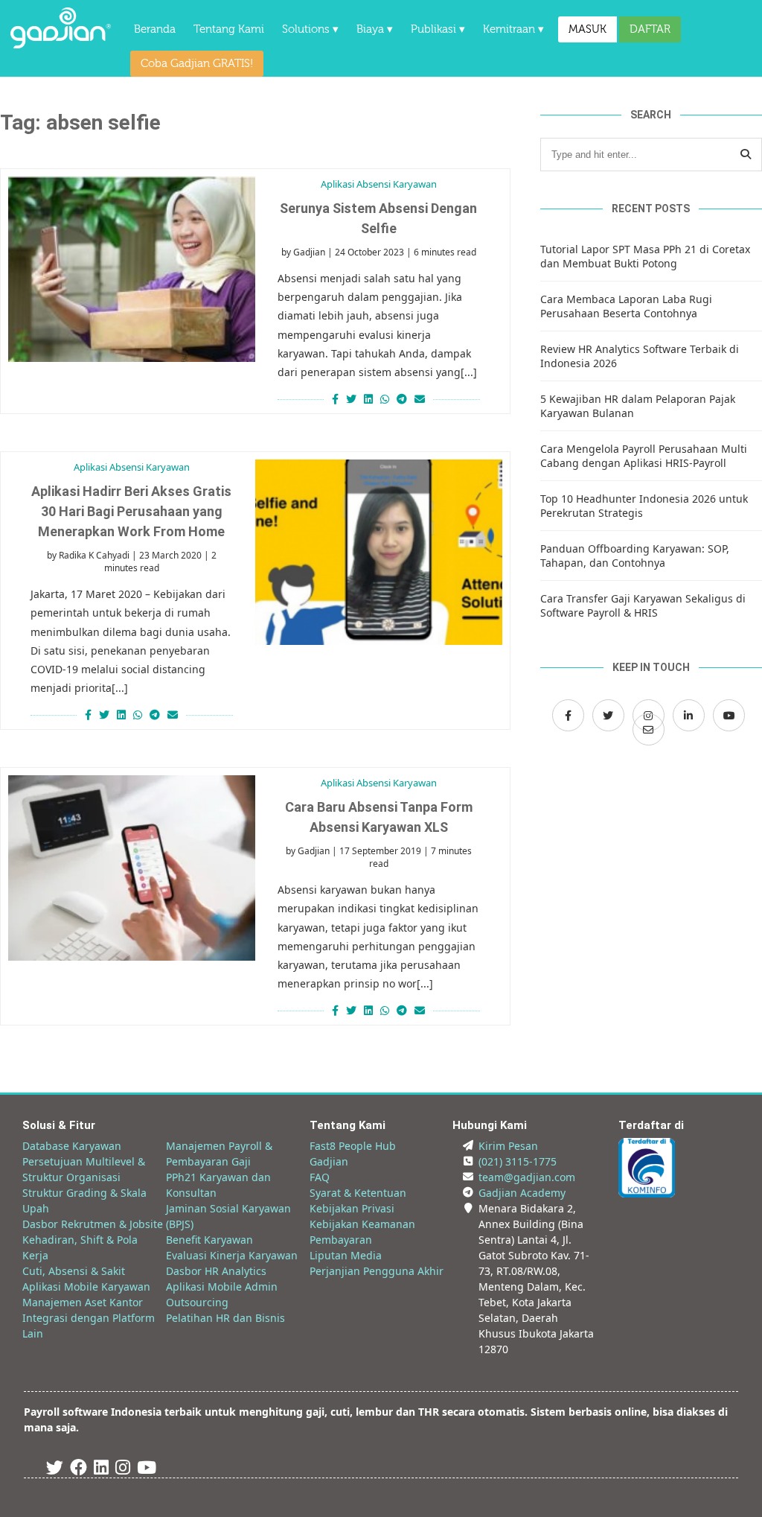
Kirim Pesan (508, 1146)
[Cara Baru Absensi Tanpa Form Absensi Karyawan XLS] (131, 868)
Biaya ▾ (374, 29)
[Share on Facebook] (333, 399)
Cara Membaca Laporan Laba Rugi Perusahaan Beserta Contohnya (626, 306)
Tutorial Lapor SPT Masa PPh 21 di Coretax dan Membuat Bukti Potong (645, 256)
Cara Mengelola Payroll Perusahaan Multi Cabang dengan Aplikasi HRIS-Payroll (643, 456)
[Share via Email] (421, 399)
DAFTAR (650, 29)
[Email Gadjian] (649, 729)
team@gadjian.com (526, 1177)
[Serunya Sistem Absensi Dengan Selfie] (131, 269)
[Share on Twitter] (351, 399)
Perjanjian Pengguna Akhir (377, 1271)
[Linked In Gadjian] (101, 1470)
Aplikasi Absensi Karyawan (379, 184)
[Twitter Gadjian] (608, 715)
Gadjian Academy (522, 1193)
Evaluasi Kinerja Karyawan (232, 1255)
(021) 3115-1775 (517, 1161)
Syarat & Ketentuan (358, 1193)
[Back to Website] (60, 44)
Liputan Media (346, 1255)
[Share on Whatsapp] (385, 399)
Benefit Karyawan (209, 1240)
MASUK (587, 29)
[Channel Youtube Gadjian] (729, 715)
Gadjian (309, 252)
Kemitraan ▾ (513, 29)
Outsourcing (197, 1302)
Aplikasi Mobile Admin (222, 1286)
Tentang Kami (228, 29)
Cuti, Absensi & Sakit (73, 1271)
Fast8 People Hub (353, 1146)
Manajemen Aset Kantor (82, 1302)
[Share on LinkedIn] (368, 399)
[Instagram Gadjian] (122, 1470)
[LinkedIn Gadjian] (689, 715)
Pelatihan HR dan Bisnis (225, 1318)
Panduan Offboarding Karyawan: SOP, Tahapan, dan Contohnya (634, 555)
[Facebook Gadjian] (568, 715)
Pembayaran (341, 1240)
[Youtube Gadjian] (146, 1470)
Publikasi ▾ (438, 29)
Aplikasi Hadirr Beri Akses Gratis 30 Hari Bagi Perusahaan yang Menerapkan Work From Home (131, 511)
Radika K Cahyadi (94, 555)
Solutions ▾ (310, 29)
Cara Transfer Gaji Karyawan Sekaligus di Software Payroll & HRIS (643, 605)
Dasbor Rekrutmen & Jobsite (92, 1224)
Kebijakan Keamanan (362, 1224)
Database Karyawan (71, 1146)
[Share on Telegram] (402, 399)
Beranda (155, 29)
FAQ (320, 1177)
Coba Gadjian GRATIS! (197, 63)
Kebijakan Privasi (352, 1208)
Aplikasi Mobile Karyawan (86, 1286)
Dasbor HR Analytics (216, 1271)
